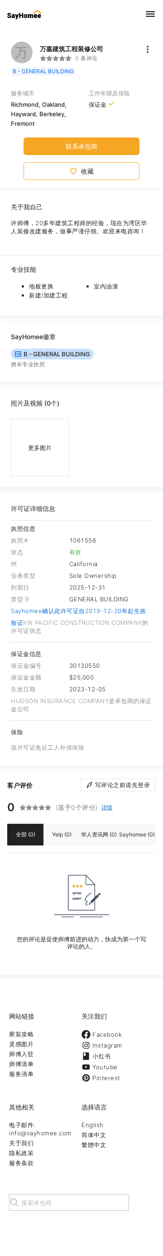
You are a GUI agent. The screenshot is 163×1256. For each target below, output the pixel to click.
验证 (17, 622)
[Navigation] (150, 14)
